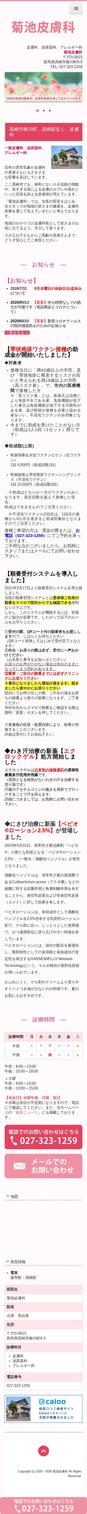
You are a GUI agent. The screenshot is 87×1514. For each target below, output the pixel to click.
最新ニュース (27, 1112)
